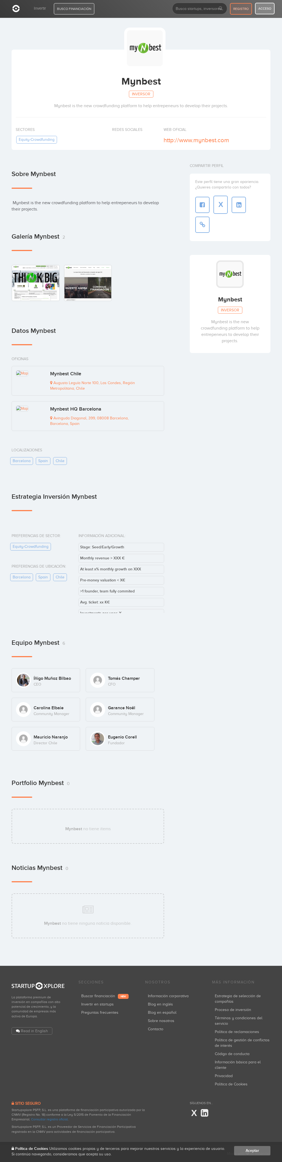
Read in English (34, 1031)
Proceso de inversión (233, 1010)
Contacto (155, 1029)
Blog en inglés (160, 1004)
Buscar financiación (103, 996)
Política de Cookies (231, 1084)
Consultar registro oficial (49, 1119)
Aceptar (252, 1150)
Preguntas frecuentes (99, 1012)
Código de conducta (232, 1054)
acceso (264, 8)
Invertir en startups (97, 1004)
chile (60, 461)
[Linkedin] (204, 1113)
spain (43, 461)
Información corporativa (168, 996)
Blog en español (162, 1012)
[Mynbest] (36, 283)
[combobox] (199, 8)
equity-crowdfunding (37, 140)
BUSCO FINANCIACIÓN (74, 9)
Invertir (40, 8)
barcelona (22, 461)
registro (241, 9)
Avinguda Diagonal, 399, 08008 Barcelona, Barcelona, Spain (89, 421)
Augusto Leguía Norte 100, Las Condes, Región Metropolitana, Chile (92, 385)
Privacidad (224, 1076)
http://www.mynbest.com (196, 140)
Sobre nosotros (161, 1021)
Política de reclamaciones (237, 1032)
